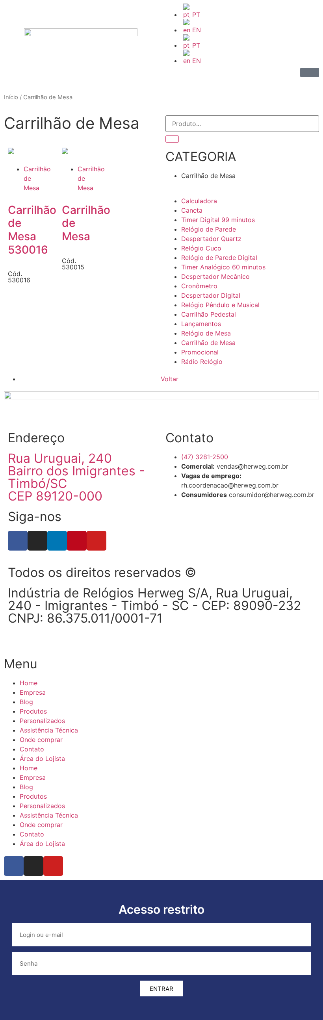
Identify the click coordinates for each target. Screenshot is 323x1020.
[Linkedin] (57, 541)
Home (28, 683)
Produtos (33, 711)
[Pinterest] (77, 541)
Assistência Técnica (49, 730)
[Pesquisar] (172, 139)
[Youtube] (96, 541)
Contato (32, 749)
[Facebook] (18, 541)
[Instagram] (37, 541)
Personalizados (42, 721)
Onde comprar (41, 740)
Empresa (33, 692)
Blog (26, 702)
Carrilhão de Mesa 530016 (32, 229)
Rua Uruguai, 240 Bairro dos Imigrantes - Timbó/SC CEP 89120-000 (76, 477)
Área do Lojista (42, 758)
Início (11, 97)
